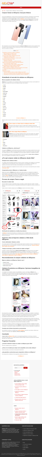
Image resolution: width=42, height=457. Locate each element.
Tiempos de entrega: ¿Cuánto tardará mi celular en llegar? (13, 64)
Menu (21, 7)
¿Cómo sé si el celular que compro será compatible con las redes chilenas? (16, 73)
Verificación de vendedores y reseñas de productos (12, 61)
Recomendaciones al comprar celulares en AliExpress (12, 65)
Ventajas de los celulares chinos (9, 56)
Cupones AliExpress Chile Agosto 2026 (29, 428)
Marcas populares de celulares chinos (10, 53)
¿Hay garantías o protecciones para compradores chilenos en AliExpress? (16, 74)
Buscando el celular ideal (8, 60)
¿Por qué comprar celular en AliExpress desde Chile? (11, 55)
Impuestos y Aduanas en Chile (28, 430)
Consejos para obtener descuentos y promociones (12, 68)
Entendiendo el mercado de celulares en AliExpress (11, 52)
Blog (24, 442)
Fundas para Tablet (18, 419)
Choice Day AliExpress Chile (28, 432)
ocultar (17, 50)
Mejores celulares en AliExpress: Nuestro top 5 (11, 66)
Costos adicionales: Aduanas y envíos (10, 63)
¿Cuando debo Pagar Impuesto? (20, 397)
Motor (24, 449)
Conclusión (4, 69)
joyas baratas (16, 371)
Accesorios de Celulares (27, 444)
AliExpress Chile (11, 336)
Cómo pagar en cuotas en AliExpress (21, 389)
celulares (16, 372)
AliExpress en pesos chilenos (28, 433)
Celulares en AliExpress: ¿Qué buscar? (10, 54)
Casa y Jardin (25, 445)
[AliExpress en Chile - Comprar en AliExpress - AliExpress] (7, 4)
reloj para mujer (17, 373)
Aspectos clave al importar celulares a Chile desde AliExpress (13, 62)
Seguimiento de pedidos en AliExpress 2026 (30, 435)
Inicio (4, 10)
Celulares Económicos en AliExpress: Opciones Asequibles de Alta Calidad (15, 67)
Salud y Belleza (25, 447)
